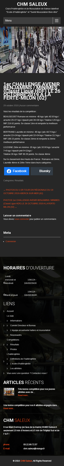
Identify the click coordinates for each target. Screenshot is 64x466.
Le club (10, 316)
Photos (13, 349)
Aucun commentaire (29, 105)
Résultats (19, 180)
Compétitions (13, 340)
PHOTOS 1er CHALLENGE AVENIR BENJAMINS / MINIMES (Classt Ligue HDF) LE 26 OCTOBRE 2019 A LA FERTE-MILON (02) (31, 203)
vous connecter (22, 219)
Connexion (11, 241)
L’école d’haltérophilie (20, 364)
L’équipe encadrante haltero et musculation (30, 330)
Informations (16, 321)
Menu (8, 20)
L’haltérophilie (13, 354)
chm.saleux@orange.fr (34, 448)
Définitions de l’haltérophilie (23, 359)
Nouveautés (16, 335)
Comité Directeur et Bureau (23, 325)
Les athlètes (16, 368)
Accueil (10, 311)
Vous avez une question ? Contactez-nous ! (27, 373)
